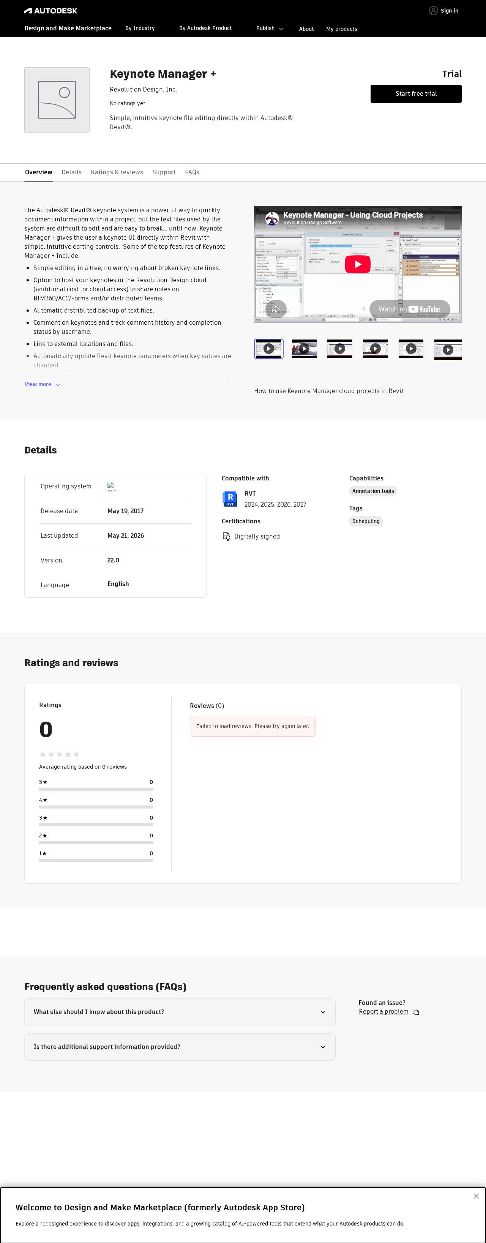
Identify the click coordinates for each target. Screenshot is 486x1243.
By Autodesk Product (205, 28)
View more (38, 384)
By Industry (140, 28)
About (306, 29)
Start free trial (416, 93)
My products (341, 29)
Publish (265, 28)
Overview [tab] (38, 172)
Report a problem (384, 1012)
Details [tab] (72, 172)
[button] (180, 1012)
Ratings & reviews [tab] (117, 172)
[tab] (270, 354)
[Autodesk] (50, 11)
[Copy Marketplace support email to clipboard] (416, 1012)
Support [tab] (164, 172)
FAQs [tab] (192, 172)
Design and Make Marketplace (68, 28)
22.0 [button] (113, 560)
